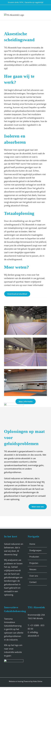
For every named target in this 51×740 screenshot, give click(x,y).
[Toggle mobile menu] (45, 15)
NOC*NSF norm (18, 163)
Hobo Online (37, 681)
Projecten (33, 563)
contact (7, 285)
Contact (32, 582)
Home (32, 544)
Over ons (33, 575)
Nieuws (32, 569)
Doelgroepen (35, 550)
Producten (34, 556)
